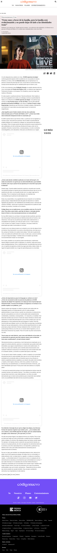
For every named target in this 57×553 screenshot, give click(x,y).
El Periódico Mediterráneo (7, 525)
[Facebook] (54, 73)
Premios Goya (5, 538)
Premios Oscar (12, 538)
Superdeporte (22, 530)
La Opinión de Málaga (17, 528)
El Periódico (26, 523)
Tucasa (18, 538)
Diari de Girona (5, 520)
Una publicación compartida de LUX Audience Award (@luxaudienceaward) (21, 423)
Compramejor (15, 536)
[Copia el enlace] (44, 73)
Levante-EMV (44, 528)
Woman (15, 550)
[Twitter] (51, 73)
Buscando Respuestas (6, 536)
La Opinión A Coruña (45, 525)
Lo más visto (3, 13)
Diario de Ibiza (22, 520)
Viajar (11, 550)
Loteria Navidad (41, 536)
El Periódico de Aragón (7, 523)
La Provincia (36, 528)
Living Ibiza (23, 538)
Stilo (7, 550)
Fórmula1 (22, 536)
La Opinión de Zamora (28, 528)
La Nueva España (35, 525)
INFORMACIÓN (30, 520)
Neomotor (48, 536)
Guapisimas (27, 536)
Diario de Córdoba (13, 520)
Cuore (3, 550)
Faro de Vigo (17, 525)
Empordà (50, 520)
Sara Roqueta (5, 31)
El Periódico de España (17, 523)
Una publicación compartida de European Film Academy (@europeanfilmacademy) (22, 175)
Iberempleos (33, 536)
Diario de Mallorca (39, 520)
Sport (17, 530)
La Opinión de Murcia (6, 528)
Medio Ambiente (31, 538)
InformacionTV (11, 544)
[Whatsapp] (47, 73)
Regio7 (12, 530)
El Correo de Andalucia (40, 530)
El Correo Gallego (30, 530)
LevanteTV (4, 544)
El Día (45, 520)
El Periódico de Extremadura (36, 523)
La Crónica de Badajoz (25, 525)
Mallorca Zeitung (5, 530)
